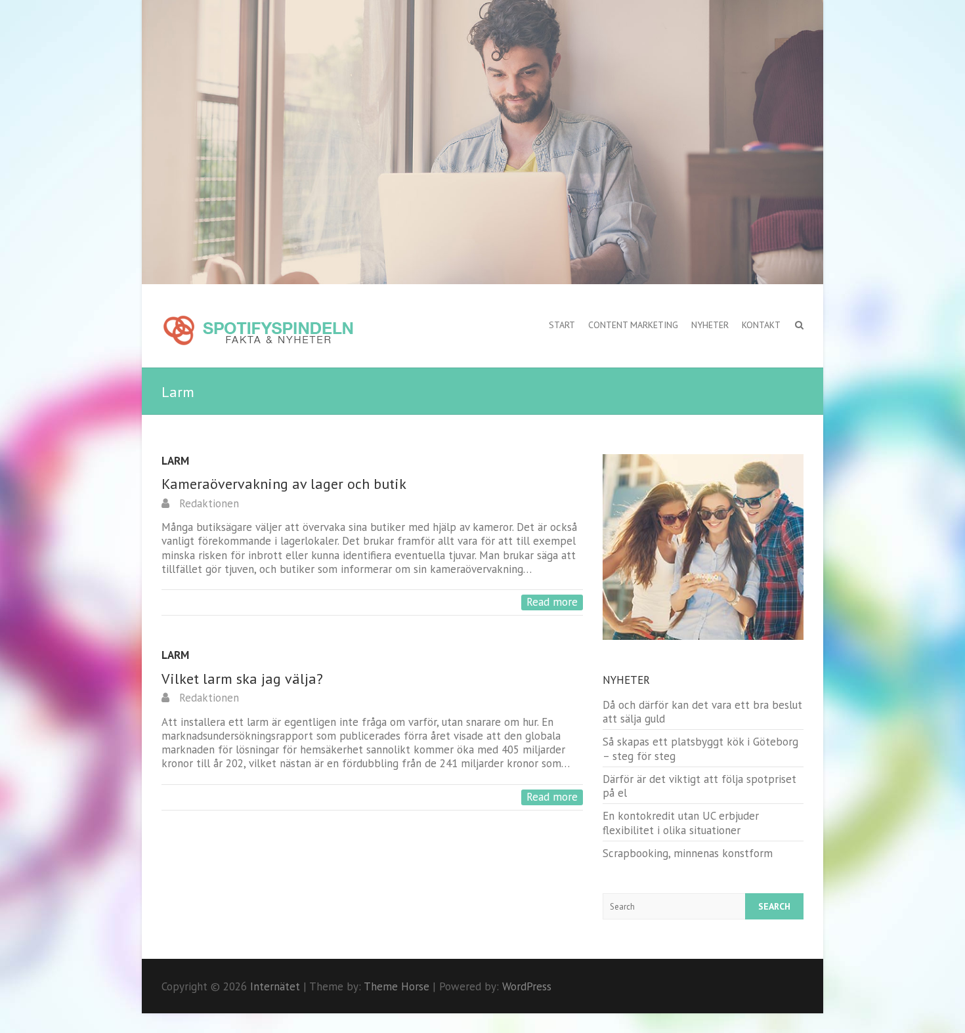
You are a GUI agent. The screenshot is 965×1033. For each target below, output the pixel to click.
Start (562, 325)
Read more (552, 602)
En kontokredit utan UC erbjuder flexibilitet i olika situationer (681, 823)
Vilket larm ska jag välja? (242, 678)
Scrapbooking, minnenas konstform (688, 853)
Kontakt (761, 325)
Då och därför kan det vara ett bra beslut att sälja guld (702, 712)
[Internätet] (257, 331)
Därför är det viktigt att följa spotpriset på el (699, 786)
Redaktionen (207, 503)
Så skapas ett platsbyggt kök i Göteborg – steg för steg (700, 748)
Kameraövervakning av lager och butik (283, 483)
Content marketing (633, 325)
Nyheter (710, 325)
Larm (175, 461)
